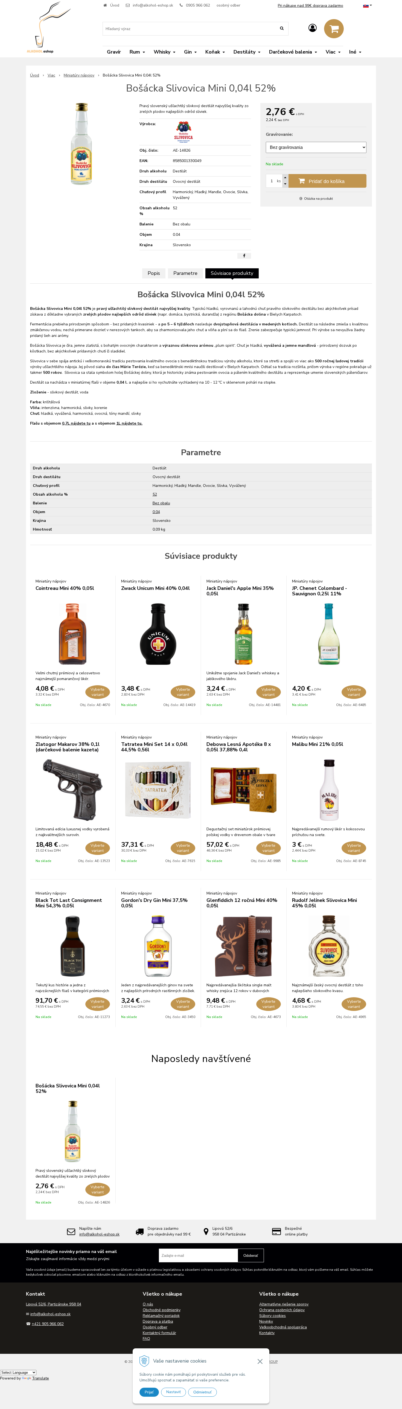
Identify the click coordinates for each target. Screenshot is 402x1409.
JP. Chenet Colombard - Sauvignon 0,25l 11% (319, 591)
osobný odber (228, 5)
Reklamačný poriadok (161, 1315)
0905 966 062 (198, 5)
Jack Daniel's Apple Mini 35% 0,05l (240, 591)
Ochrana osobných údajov (282, 1310)
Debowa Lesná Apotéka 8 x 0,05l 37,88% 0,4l (238, 747)
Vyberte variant (97, 692)
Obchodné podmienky (161, 1310)
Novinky (266, 1321)
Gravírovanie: (279, 134)
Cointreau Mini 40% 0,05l (65, 588)
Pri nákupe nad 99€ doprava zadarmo (310, 5)
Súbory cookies (272, 1315)
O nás (148, 1304)
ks (279, 181)
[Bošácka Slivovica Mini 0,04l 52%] (81, 144)
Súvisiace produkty (232, 273)
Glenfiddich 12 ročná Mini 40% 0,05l (241, 903)
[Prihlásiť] (312, 28)
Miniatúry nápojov (79, 75)
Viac (51, 75)
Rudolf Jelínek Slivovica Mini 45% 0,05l (324, 903)
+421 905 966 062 (48, 1323)
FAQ (146, 1338)
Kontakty (267, 1333)
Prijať (149, 1392)
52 (155, 494)
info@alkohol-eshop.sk (153, 5)
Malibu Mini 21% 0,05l (317, 744)
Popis (154, 273)
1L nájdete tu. (129, 423)
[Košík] (334, 28)
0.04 (156, 511)
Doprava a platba (158, 1321)
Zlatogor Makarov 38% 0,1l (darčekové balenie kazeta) (68, 747)
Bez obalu (161, 503)
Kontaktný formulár (159, 1333)
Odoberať (250, 1256)
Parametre (185, 273)
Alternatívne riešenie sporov (283, 1304)
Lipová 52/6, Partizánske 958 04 (53, 1304)
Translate (40, 1378)
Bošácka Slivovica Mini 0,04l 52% (68, 1089)
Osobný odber (155, 1327)
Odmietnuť (202, 1392)
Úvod (114, 5)
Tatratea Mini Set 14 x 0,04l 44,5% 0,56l (154, 747)
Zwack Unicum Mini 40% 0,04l (155, 588)
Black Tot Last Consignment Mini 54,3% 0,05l (69, 903)
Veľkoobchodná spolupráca (283, 1327)
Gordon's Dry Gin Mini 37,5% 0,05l (154, 903)
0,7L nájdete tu (76, 423)
